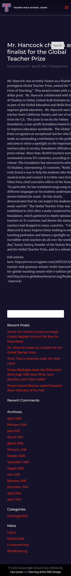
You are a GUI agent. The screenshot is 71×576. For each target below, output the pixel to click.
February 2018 (17, 424)
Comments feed (18, 545)
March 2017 (15, 437)
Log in (11, 532)
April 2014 (14, 493)
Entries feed (15, 538)
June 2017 (13, 431)
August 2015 (15, 468)
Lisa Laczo (16, 572)
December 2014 (17, 487)
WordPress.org (17, 551)
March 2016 (15, 443)
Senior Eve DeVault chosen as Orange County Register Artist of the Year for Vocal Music (33, 336)
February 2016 (17, 449)
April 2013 (14, 499)
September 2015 (18, 462)
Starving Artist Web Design (44, 572)
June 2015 (13, 474)
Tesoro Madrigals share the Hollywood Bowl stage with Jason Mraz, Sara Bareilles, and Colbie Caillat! (34, 374)
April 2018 (14, 418)
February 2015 (17, 481)
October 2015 (16, 456)
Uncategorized (17, 516)
